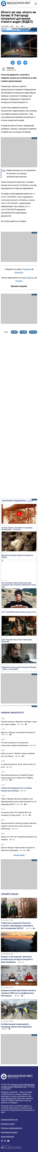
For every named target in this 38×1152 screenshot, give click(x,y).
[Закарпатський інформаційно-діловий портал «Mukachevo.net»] (15, 4)
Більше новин (19, 855)
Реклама (19, 29)
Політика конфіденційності (11, 1128)
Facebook (27, 269)
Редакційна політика (9, 1132)
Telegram (30, 278)
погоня (33, 332)
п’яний (23, 332)
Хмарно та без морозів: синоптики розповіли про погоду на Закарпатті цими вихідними (17, 959)
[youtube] (8, 1141)
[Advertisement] (19, 152)
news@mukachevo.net (9, 1120)
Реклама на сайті (8, 1124)
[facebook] (2, 1141)
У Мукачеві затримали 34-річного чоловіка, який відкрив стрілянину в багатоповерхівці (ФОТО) (17, 925)
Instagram (18, 272)
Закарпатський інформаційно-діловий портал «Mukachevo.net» (18, 1086)
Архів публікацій (7, 1137)
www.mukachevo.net (8, 1098)
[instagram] (5, 1141)
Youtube (18, 281)
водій (14, 332)
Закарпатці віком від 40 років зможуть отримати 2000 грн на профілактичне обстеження (18, 993)
